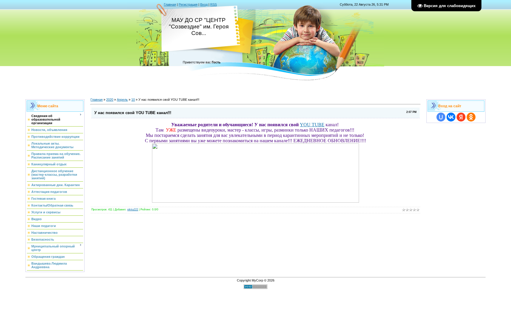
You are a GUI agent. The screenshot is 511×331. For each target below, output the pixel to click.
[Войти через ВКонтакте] (451, 117)
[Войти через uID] (440, 117)
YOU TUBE (312, 124)
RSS (213, 4)
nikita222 (132, 209)
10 (133, 99)
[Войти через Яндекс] (461, 117)
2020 (109, 99)
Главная (170, 4)
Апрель (122, 99)
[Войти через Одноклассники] (471, 117)
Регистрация (188, 4)
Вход (204, 4)
